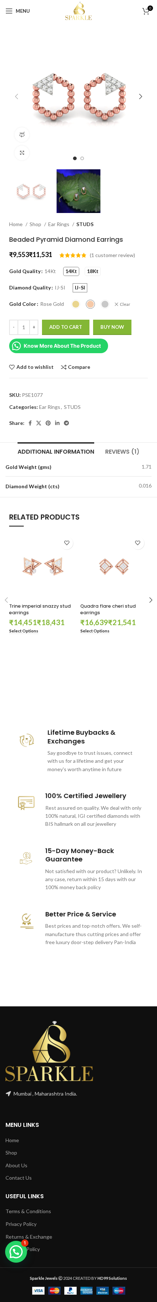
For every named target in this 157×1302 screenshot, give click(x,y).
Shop (36, 224)
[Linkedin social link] (57, 423)
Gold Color (22, 304)
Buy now (112, 327)
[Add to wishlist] (66, 543)
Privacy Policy (21, 1224)
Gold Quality (25, 271)
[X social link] (38, 423)
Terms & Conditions (28, 1211)
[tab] (56, 450)
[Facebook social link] (30, 423)
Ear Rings (59, 224)
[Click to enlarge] (22, 153)
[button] (16, 1252)
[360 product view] (22, 134)
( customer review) (112, 255)
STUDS (84, 224)
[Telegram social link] (66, 423)
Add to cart (65, 327)
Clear (125, 304)
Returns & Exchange (28, 1237)
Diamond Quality (30, 287)
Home (16, 224)
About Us (16, 1165)
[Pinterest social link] (48, 423)
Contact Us (18, 1178)
